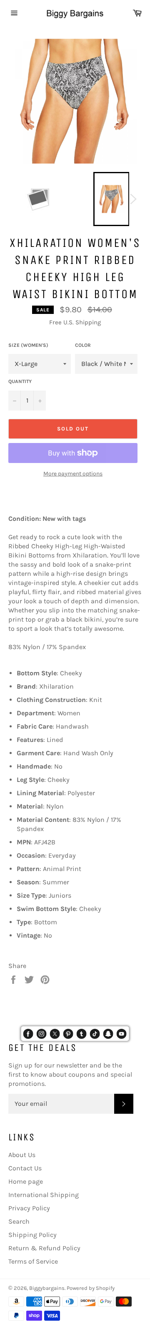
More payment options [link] (72, 473)
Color (83, 345)
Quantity (20, 381)
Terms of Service (33, 1261)
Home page (25, 1181)
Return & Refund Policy (44, 1248)
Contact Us (25, 1168)
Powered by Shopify (91, 1288)
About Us (21, 1155)
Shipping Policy (32, 1235)
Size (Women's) (28, 345)
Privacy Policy (29, 1208)
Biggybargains (47, 1288)
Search (19, 1221)
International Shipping (43, 1195)
